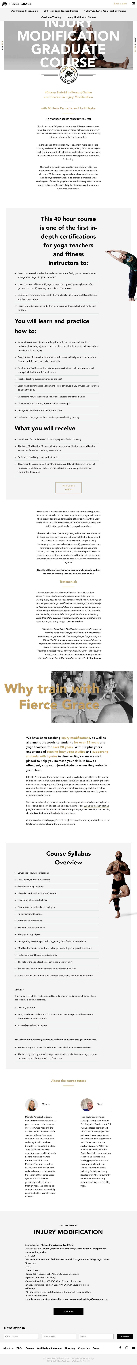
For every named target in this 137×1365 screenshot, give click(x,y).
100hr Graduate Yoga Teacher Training (105, 10)
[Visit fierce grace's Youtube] (132, 1348)
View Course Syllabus (68, 487)
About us (8, 1348)
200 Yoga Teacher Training (96, 805)
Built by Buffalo (88, 1358)
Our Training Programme (24, 10)
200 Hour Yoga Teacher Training (61, 10)
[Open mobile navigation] (133, 3)
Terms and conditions (50, 1358)
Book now (68, 1311)
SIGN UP (125, 1336)
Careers (30, 1348)
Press (96, 1348)
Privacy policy (65, 1358)
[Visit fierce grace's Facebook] (121, 1348)
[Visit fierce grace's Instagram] (127, 1348)
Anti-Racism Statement (49, 1348)
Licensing (70, 1348)
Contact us (84, 1348)
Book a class (120, 3)
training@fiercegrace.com (95, 1299)
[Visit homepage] (17, 3)
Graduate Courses (56, 809)
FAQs (19, 1348)
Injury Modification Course (81, 17)
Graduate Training (51, 17)
